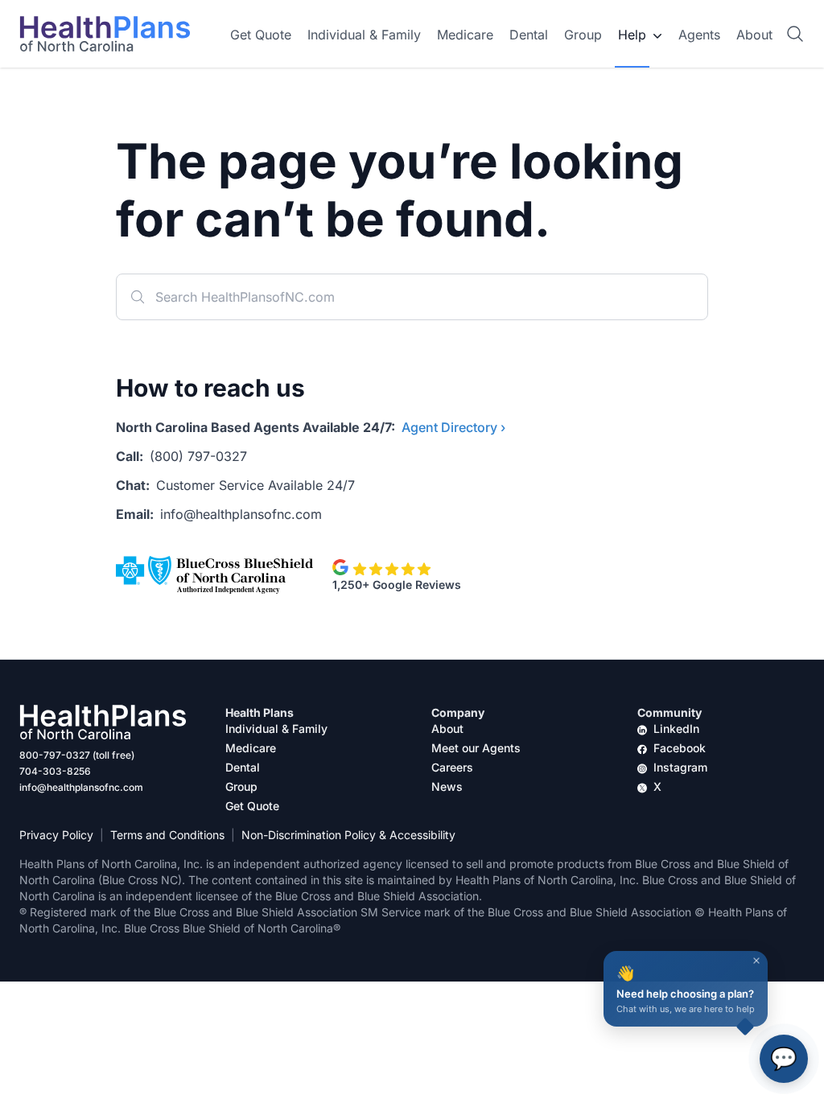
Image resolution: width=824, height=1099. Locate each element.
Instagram (680, 767)
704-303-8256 (55, 771)
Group (583, 35)
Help (632, 35)
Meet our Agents (476, 748)
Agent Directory (453, 427)
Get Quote (260, 35)
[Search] (795, 33)
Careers (452, 767)
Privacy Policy (56, 835)
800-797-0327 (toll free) (76, 755)
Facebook (679, 748)
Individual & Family (364, 35)
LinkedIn (676, 728)
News (447, 786)
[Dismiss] (756, 960)
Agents (699, 35)
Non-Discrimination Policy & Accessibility (348, 835)
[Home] (105, 33)
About (754, 35)
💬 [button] (783, 1058)
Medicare (465, 35)
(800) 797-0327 (198, 456)
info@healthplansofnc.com (241, 514)
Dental (528, 35)
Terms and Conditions (167, 835)
